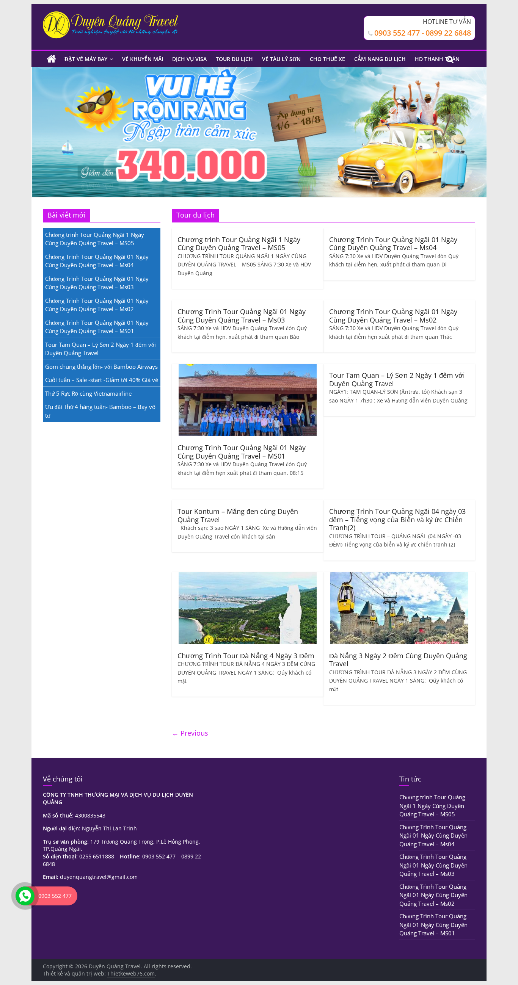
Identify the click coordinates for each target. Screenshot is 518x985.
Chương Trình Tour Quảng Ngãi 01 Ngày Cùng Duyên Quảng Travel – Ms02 (393, 315)
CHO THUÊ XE (327, 59)
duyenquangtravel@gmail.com (99, 876)
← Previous (190, 733)
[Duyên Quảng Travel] (51, 59)
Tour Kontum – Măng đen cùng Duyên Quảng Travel (237, 515)
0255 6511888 (96, 856)
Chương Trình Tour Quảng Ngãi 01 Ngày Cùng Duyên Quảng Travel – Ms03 (241, 315)
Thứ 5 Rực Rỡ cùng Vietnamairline (88, 393)
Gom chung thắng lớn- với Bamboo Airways (101, 366)
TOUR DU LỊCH (234, 59)
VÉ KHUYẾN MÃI (142, 59)
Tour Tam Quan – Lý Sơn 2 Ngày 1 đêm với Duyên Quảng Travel (397, 379)
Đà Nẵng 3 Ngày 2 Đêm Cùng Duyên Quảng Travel (398, 660)
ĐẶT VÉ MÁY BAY (85, 59)
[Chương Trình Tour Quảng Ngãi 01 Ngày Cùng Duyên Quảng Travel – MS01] (248, 368)
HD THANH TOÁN (437, 59)
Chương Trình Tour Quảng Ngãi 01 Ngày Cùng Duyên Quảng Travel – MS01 (241, 451)
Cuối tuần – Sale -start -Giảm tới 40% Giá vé (101, 380)
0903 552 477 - (399, 33)
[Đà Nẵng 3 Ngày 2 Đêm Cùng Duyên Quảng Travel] (399, 576)
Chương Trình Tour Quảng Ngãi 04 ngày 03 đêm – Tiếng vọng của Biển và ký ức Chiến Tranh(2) (397, 519)
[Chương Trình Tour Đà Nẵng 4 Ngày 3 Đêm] (248, 576)
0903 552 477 (159, 856)
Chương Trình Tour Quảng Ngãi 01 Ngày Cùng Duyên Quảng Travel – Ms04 (393, 243)
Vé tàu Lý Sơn (281, 59)
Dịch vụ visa (189, 59)
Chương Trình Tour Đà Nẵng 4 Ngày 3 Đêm (245, 655)
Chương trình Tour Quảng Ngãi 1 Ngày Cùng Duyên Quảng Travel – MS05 (238, 243)
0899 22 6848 (448, 33)
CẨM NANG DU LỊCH (380, 59)
